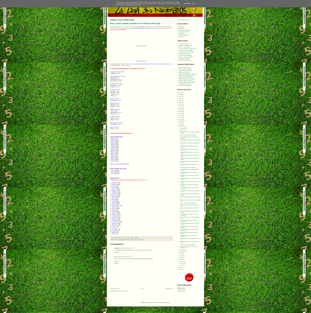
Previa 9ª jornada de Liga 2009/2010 (188, 135)
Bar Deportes (181, 28)
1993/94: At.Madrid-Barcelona (185, 70)
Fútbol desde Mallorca (183, 35)
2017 (180, 109)
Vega (115, 256)
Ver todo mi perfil (181, 291)
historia (126, 239)
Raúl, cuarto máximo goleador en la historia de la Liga (135, 23)
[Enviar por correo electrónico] (130, 238)
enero (181, 265)
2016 (180, 111)
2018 (180, 107)
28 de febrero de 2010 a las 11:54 (124, 256)
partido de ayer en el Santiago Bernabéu (127, 26)
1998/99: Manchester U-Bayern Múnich (187, 82)
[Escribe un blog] (132, 238)
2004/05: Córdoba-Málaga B (185, 85)
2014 (180, 115)
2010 (180, 123)
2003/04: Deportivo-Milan (184, 72)
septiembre (182, 250)
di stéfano (120, 239)
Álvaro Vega (182, 288)
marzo (181, 261)
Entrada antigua (169, 288)
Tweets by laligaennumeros (183, 19)
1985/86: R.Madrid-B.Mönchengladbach (187, 74)
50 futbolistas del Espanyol (184, 53)
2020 (180, 104)
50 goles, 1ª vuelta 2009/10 (185, 47)
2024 (180, 96)
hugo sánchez (132, 239)
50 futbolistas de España (184, 58)
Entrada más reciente (115, 288)
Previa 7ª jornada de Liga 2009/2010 (188, 203)
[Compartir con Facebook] (136, 238)
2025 (180, 94)
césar (116, 239)
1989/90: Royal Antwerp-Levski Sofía (187, 79)
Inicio (142, 288)
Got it (194, 3)
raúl (136, 239)
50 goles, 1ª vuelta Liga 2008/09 (186, 57)
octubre (182, 130)
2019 (180, 105)
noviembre (182, 128)
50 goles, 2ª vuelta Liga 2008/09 (186, 50)
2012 (180, 119)
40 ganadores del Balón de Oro (185, 45)
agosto (181, 252)
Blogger (168, 302)
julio (181, 253)
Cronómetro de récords (184, 31)
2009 (180, 124)
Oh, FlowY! (181, 36)
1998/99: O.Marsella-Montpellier (186, 77)
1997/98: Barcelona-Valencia (185, 84)
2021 (180, 102)
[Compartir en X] (134, 238)
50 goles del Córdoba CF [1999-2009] (187, 48)
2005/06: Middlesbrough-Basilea (186, 80)
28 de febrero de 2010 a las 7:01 (127, 248)
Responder (116, 252)
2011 (180, 121)
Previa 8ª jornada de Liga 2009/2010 (188, 167)
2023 (180, 98)
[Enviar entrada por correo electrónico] (128, 237)
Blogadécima (181, 26)
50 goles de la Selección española (186, 52)
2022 (180, 100)
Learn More (187, 3)
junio (181, 255)
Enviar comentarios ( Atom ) (122, 291)
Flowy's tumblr (182, 33)
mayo (181, 257)
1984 (180, 269)
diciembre (182, 126)
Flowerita (155, 302)
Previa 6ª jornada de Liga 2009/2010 (188, 244)
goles (123, 239)
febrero (181, 263)
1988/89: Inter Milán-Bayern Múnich (186, 75)
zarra (143, 239)
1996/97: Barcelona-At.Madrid (185, 69)
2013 (180, 117)
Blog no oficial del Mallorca (184, 30)
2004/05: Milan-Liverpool (184, 67)
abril (181, 259)
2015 (180, 113)
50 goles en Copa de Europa (185, 60)
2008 (180, 267)
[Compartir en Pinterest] (137, 238)
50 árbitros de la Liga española (185, 55)
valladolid (139, 239)
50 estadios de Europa (184, 43)
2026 (180, 92)
